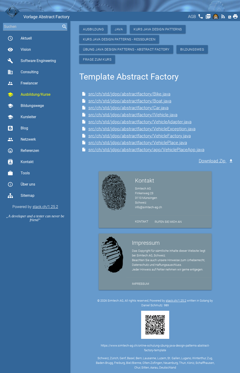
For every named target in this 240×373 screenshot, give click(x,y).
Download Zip (213, 161)
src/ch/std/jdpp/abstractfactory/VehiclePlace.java (137, 142)
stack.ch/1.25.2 (45, 207)
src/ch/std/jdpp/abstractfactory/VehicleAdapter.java (139, 121)
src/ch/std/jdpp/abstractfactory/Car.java (128, 107)
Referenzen (23, 151)
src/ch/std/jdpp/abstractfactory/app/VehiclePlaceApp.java (146, 149)
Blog (24, 128)
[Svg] (216, 18)
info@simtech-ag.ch (148, 207)
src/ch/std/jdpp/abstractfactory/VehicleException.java (141, 129)
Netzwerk (22, 139)
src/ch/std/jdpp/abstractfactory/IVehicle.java (132, 114)
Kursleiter (22, 117)
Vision (19, 49)
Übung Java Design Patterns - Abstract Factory (126, 49)
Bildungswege (26, 106)
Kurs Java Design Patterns (158, 29)
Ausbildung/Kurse (29, 94)
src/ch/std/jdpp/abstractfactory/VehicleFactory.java (139, 136)
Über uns (21, 184)
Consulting (23, 72)
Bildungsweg (192, 49)
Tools (19, 173)
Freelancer (23, 83)
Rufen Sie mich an (168, 221)
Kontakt (21, 162)
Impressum (140, 283)
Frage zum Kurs (97, 59)
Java (119, 29)
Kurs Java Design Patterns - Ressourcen (119, 39)
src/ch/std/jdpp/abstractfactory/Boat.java (129, 101)
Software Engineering (32, 61)
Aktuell (20, 38)
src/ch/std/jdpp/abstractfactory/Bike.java (129, 94)
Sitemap (27, 195)
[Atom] (230, 18)
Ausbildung (93, 29)
